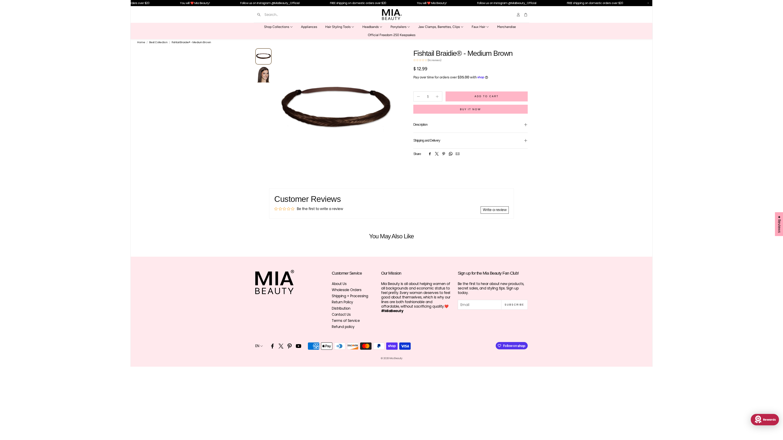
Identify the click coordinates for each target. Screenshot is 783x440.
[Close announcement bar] (648, 3)
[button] (295, 15)
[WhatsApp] (450, 154)
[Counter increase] (437, 96)
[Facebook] (430, 154)
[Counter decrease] (418, 96)
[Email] (457, 154)
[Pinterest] (444, 154)
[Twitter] (437, 154)
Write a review (495, 209)
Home (141, 42)
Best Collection (158, 42)
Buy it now (470, 109)
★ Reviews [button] (779, 224)
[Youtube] (298, 346)
